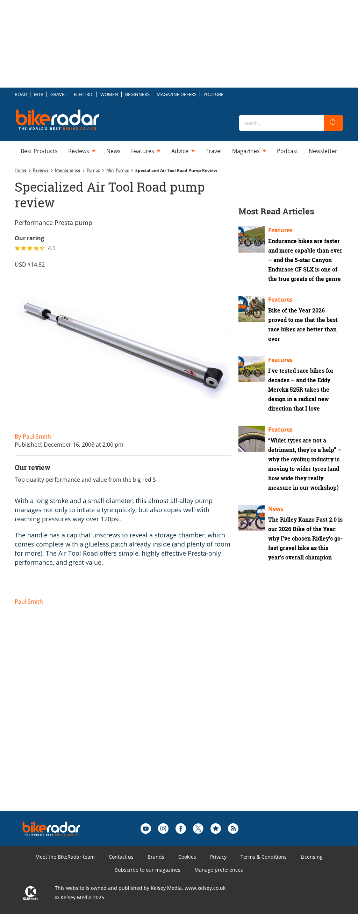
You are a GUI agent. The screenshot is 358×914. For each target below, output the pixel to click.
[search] (333, 123)
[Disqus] (130, 722)
